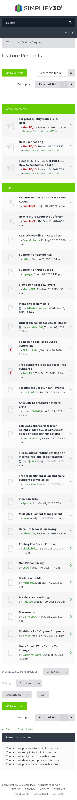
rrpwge (27, 274)
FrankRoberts (31, 240)
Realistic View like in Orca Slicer (40, 235)
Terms (16, 789)
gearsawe (29, 484)
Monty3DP (29, 289)
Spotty (27, 503)
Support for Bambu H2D (35, 254)
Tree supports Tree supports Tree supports (42, 367)
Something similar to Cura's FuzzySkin (38, 344)
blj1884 (31, 461)
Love (26, 518)
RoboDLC (28, 373)
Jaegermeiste (31, 438)
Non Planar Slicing (31, 563)
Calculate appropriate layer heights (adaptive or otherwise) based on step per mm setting (41, 430)
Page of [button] (47, 84)
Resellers (22, 794)
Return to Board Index (19, 729)
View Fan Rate (28, 499)
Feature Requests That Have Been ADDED (42, 199)
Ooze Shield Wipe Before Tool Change (39, 648)
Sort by (16, 683)
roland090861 (31, 411)
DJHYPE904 (29, 616)
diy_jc (26, 636)
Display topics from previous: (30, 672)
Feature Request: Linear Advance (41, 388)
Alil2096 (28, 601)
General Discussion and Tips (39, 131)
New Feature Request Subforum (41, 216)
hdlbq (26, 259)
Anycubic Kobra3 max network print (40, 405)
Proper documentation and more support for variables (42, 478)
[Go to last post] (71, 126)
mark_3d (28, 392)
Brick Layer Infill (30, 578)
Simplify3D (30, 127)
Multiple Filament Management (40, 514)
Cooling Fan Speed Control (37, 544)
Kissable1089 (35, 327)
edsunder (29, 533)
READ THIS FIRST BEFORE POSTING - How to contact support (42, 163)
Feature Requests (22, 55)
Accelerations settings (35, 597)
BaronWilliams (32, 655)
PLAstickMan (31, 350)
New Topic (16, 73)
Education (40, 794)
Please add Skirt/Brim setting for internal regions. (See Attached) (42, 455)
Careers (58, 794)
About (44, 789)
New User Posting (31, 142)
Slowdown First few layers (37, 285)
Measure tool (28, 612)
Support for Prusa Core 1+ (37, 269)
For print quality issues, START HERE (40, 121)
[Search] (70, 22)
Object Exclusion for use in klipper (43, 323)
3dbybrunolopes (37, 308)
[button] (71, 84)
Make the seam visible (34, 303)
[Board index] (38, 8)
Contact (59, 789)
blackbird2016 (32, 548)
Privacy (30, 789)
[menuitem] (72, 33)
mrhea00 (28, 582)
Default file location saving (38, 529)
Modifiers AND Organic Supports (41, 631)
